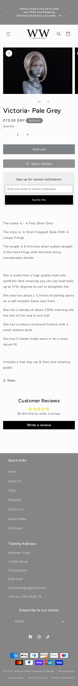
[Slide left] (30, 101)
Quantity (8, 126)
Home (12, 472)
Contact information (62, 677)
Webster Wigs (22, 671)
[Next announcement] (70, 12)
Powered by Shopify (43, 671)
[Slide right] (48, 101)
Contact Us (16, 509)
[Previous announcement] (7, 12)
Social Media (17, 519)
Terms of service (37, 677)
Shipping (14, 500)
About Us (15, 481)
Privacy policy (16, 677)
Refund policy (66, 671)
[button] (8, 33)
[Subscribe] (62, 621)
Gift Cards (15, 528)
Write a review (39, 425)
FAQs (12, 490)
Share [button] (11, 380)
